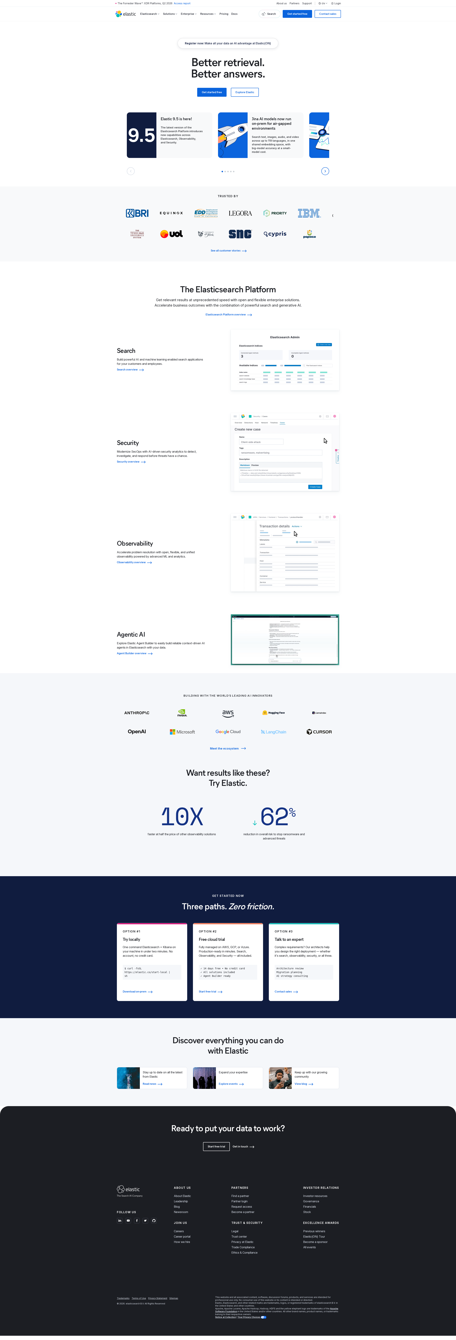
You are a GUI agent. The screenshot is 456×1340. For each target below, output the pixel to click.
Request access (241, 1206)
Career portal (182, 1236)
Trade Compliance (243, 1247)
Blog (177, 1206)
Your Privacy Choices (249, 1317)
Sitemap (173, 1298)
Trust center (239, 1236)
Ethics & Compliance (244, 1252)
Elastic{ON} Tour (314, 1236)
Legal (234, 1231)
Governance (311, 1201)
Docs (234, 13)
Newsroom (181, 1212)
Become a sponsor (315, 1242)
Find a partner (240, 1196)
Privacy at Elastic (242, 1242)
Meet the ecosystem (224, 748)
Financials (309, 1206)
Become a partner (242, 1212)
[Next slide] (325, 171)
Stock (307, 1212)
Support (307, 3)
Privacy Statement (157, 1298)
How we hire (182, 1242)
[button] (222, 171)
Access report (182, 3)
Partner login (239, 1201)
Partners (294, 3)
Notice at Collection (225, 1317)
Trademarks (123, 1298)
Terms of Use (139, 1298)
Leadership (181, 1201)
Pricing (223, 13)
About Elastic (182, 1196)
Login (338, 3)
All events (309, 1247)
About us (281, 3)
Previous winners (314, 1231)
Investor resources (315, 1196)
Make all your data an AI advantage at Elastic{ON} (228, 43)
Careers (179, 1231)
